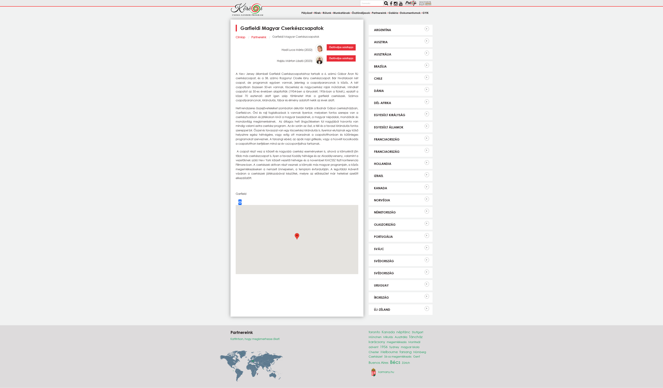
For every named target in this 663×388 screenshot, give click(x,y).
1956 (384, 347)
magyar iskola (410, 347)
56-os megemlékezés (397, 356)
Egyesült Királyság (389, 115)
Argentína (382, 30)
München (375, 337)
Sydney (394, 347)
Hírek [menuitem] (317, 12)
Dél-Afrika (382, 103)
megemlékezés (397, 342)
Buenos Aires (378, 362)
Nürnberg (419, 352)
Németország (385, 212)
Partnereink (258, 37)
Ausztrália (382, 54)
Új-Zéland (382, 309)
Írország (381, 297)
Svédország (384, 261)
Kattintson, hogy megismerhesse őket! (255, 339)
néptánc (403, 332)
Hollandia (382, 164)
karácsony (377, 342)
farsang (406, 352)
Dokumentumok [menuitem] (410, 12)
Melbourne (389, 352)
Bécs (395, 362)
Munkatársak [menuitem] (341, 12)
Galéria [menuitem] (393, 12)
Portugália (383, 237)
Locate (240, 202)
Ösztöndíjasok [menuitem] (361, 12)
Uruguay (381, 285)
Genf (416, 356)
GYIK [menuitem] (425, 12)
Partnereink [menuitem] (379, 12)
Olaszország (385, 224)
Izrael (378, 176)
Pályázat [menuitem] (306, 12)
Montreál (414, 342)
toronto (374, 332)
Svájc (379, 249)
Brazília (380, 66)
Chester (374, 352)
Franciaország (387, 139)
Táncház (415, 337)
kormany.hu (386, 371)
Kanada (380, 188)
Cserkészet (375, 356)
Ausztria (381, 42)
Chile (378, 78)
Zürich (406, 362)
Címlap (240, 37)
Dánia (379, 91)
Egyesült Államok (388, 127)
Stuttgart (417, 332)
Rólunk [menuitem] (327, 12)
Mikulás (388, 337)
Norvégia (382, 200)
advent (373, 347)
